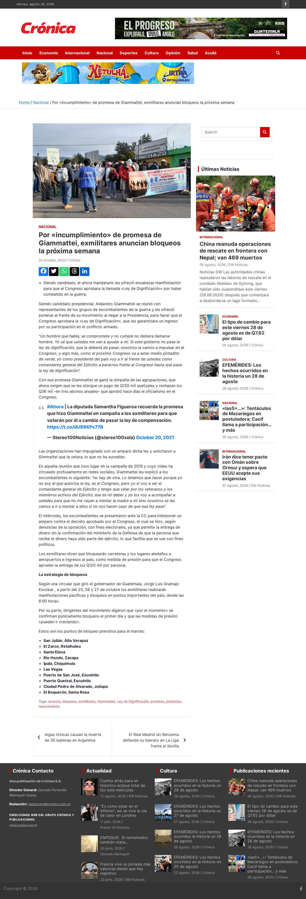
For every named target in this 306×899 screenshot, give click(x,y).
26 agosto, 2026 (187, 847)
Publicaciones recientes (261, 771)
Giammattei (106, 701)
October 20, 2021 (155, 437)
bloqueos (69, 701)
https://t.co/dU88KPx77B (75, 427)
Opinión (173, 52)
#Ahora (55, 406)
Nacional (105, 52)
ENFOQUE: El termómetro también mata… (124, 839)
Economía (48, 52)
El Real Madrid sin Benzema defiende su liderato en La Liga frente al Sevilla (151, 740)
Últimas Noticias (220, 169)
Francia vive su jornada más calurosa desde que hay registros (125, 869)
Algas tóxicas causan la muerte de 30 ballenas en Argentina (73, 737)
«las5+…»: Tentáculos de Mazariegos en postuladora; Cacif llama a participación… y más (246, 419)
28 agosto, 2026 (212, 265)
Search (265, 132)
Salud (192, 52)
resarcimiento (49, 706)
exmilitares (87, 701)
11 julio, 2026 (110, 822)
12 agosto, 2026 (113, 796)
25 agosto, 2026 (187, 873)
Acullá (210, 52)
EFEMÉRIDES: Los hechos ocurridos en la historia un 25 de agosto (197, 862)
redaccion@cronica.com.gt (49, 804)
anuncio (54, 701)
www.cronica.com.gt (23, 825)
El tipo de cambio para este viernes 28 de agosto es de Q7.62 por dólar (246, 330)
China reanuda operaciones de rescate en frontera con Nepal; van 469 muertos (235, 251)
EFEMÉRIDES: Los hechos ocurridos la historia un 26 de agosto (197, 836)
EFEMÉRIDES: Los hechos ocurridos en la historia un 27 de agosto (197, 811)
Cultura (151, 52)
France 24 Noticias (115, 827)
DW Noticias (238, 265)
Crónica (75, 260)
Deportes (128, 52)
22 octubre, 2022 (52, 260)
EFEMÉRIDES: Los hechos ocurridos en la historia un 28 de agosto (245, 373)
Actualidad (99, 771)
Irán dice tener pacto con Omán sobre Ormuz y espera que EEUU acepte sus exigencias (245, 467)
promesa (157, 701)
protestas (173, 701)
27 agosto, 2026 (235, 485)
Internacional (77, 52)
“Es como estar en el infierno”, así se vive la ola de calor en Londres (123, 811)
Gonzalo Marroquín (115, 854)
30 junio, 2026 (111, 848)
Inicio (27, 52)
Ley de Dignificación (133, 701)
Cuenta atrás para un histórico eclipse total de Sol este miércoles (122, 785)
